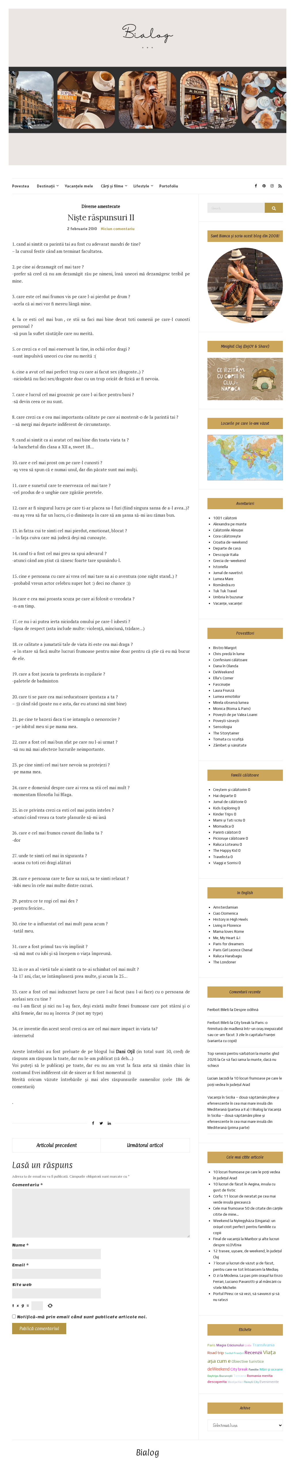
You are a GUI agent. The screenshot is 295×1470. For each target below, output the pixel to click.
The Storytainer (226, 733)
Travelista (221, 857)
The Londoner (224, 962)
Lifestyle (141, 186)
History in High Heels (230, 919)
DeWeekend (223, 672)
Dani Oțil (126, 1051)
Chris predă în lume (229, 654)
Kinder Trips (223, 814)
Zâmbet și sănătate (230, 745)
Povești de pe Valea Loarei (235, 715)
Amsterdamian (225, 907)
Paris (211, 1345)
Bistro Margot (225, 648)
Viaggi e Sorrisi (225, 863)
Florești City (251, 1381)
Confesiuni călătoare (230, 660)
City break (239, 1369)
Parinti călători (225, 832)
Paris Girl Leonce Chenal (232, 950)
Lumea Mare (223, 579)
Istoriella (220, 567)
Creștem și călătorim (230, 789)
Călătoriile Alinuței (228, 530)
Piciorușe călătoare (229, 838)
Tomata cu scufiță (228, 739)
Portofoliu (168, 186)
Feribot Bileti (218, 1022)
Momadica (222, 826)
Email (20, 1265)
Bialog (147, 1453)
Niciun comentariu (118, 228)
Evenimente (269, 1381)
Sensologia (222, 727)
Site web (22, 1284)
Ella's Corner (223, 678)
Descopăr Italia (226, 554)
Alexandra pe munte (230, 524)
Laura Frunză (223, 690)
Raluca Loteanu (226, 844)
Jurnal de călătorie (228, 802)
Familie (254, 1369)
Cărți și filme (112, 186)
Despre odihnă (246, 1009)
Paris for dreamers (228, 944)
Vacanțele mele (79, 186)
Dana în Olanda (225, 666)
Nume (20, 1245)
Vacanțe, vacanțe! (227, 603)
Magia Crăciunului (230, 1345)
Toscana (239, 1375)
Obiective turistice (248, 1361)
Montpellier (235, 1381)
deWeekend (218, 1368)
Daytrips (212, 1375)
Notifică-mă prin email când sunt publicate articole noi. (82, 1317)
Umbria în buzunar (228, 597)
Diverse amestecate (101, 206)
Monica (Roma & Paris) (232, 708)
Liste (248, 1345)
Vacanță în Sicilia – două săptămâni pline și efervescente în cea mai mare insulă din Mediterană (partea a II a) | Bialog (243, 1103)
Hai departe (223, 796)
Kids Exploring (225, 808)
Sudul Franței (234, 1353)
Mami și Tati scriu (227, 820)
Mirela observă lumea (231, 702)
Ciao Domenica (225, 913)
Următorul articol (145, 1145)
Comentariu (27, 1185)
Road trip (215, 1352)
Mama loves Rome (228, 931)
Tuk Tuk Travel (225, 591)
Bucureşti (225, 1375)
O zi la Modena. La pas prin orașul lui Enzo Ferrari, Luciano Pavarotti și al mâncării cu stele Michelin (248, 1281)
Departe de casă (227, 548)
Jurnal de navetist (228, 573)
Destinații (46, 186)
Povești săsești (226, 721)
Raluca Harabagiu (227, 956)
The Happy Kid (225, 850)
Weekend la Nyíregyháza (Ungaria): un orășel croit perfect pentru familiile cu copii (244, 1227)
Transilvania (263, 1344)
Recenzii (253, 1352)
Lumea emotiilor (226, 696)
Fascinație (221, 684)
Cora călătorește (227, 536)
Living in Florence (227, 925)
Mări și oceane (271, 1369)
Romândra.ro (224, 585)
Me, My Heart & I (226, 938)
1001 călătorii (225, 518)
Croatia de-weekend (230, 542)
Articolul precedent (56, 1145)
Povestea (20, 186)
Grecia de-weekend (229, 561)
